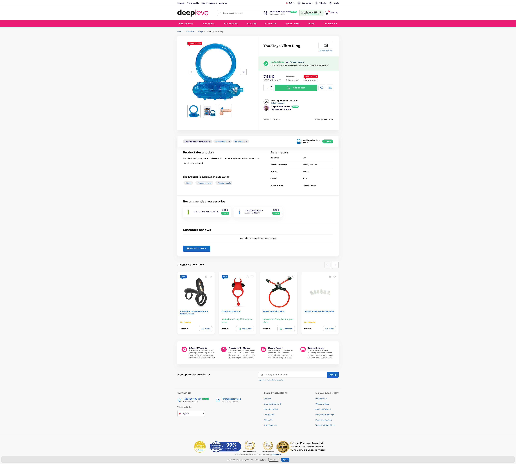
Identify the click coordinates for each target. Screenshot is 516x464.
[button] (243, 72)
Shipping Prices (271, 409)
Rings (200, 32)
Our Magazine (270, 425)
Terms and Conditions (325, 425)
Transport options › (297, 62)
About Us (223, 3)
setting (263, 460)
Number (267, 88)
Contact (180, 3)
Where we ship (193, 3)
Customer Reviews (323, 420)
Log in (336, 3)
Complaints (269, 414)
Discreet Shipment (209, 3)
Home (179, 32)
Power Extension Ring (273, 311)
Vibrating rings (205, 183)
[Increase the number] (271, 86)
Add (226, 213)
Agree (285, 460)
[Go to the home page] (192, 13)
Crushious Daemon (231, 311)
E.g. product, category (232, 13)
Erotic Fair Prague (323, 409)
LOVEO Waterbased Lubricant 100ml (254, 211)
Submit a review (198, 248)
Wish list (322, 3)
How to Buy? (321, 399)
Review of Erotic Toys (324, 414)
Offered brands (322, 404)
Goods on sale (224, 183)
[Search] (220, 13)
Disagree (273, 460)
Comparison (307, 3)
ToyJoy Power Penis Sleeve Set (319, 311)
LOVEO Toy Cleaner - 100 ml (206, 212)
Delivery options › (278, 103)
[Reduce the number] (271, 89)
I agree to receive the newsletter (270, 380)
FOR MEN (190, 32)
